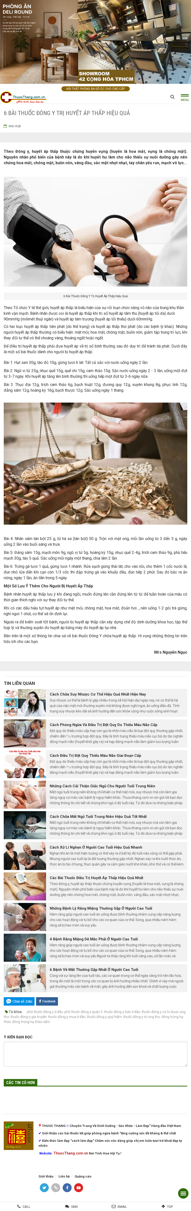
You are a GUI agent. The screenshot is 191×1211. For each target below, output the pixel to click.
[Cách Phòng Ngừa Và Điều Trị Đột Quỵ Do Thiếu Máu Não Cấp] (25, 733)
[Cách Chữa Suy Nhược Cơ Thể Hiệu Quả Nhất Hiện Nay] (25, 703)
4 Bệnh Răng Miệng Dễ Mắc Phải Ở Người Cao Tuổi (94, 939)
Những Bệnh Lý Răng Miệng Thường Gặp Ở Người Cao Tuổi (101, 908)
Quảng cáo (83, 1176)
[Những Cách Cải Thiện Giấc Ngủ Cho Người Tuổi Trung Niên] (25, 795)
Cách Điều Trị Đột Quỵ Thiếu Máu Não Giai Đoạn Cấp (95, 755)
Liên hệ (64, 1176)
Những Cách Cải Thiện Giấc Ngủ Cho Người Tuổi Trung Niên (102, 786)
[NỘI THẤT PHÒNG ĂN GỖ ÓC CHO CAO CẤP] (95, 41)
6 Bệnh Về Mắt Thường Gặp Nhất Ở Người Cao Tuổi (94, 969)
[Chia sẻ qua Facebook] (47, 1001)
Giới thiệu (46, 1176)
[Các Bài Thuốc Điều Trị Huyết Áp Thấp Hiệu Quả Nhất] (25, 886)
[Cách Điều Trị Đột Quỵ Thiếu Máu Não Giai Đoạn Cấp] (25, 764)
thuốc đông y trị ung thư (141, 1017)
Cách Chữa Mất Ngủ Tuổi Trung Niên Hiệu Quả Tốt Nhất (98, 816)
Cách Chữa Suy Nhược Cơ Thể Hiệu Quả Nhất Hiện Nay (98, 694)
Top (170, 1207)
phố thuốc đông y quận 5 (83, 1012)
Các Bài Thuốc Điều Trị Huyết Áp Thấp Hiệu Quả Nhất (96, 878)
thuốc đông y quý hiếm (104, 1017)
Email (122, 1207)
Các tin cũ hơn (20, 1082)
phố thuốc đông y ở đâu (45, 1012)
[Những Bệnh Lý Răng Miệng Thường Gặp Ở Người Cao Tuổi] (25, 917)
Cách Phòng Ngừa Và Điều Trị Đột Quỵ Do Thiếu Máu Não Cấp (103, 725)
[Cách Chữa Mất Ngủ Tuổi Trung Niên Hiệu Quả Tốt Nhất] (25, 825)
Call (26, 1207)
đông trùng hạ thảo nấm (31, 1022)
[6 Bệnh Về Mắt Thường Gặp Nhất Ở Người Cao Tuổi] (25, 978)
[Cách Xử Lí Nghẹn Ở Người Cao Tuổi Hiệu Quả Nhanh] (25, 856)
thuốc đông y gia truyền (28, 1017)
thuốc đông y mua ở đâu (67, 1017)
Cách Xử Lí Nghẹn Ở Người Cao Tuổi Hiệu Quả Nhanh (96, 847)
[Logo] (25, 97)
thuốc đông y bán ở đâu (122, 1012)
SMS (74, 1207)
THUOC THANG (54, 1126)
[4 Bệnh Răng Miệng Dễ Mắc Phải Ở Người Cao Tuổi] (25, 948)
